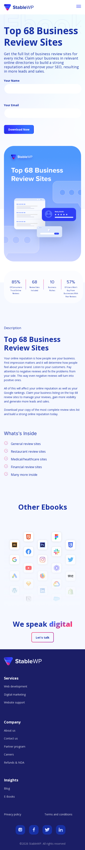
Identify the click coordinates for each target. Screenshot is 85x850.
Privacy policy (12, 814)
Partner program (14, 746)
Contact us (11, 738)
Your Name (12, 80)
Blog (7, 788)
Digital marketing (15, 694)
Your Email (11, 105)
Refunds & (14, 762)
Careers (9, 754)
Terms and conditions (58, 814)
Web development (15, 686)
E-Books (9, 796)
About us (9, 730)
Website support (14, 702)
